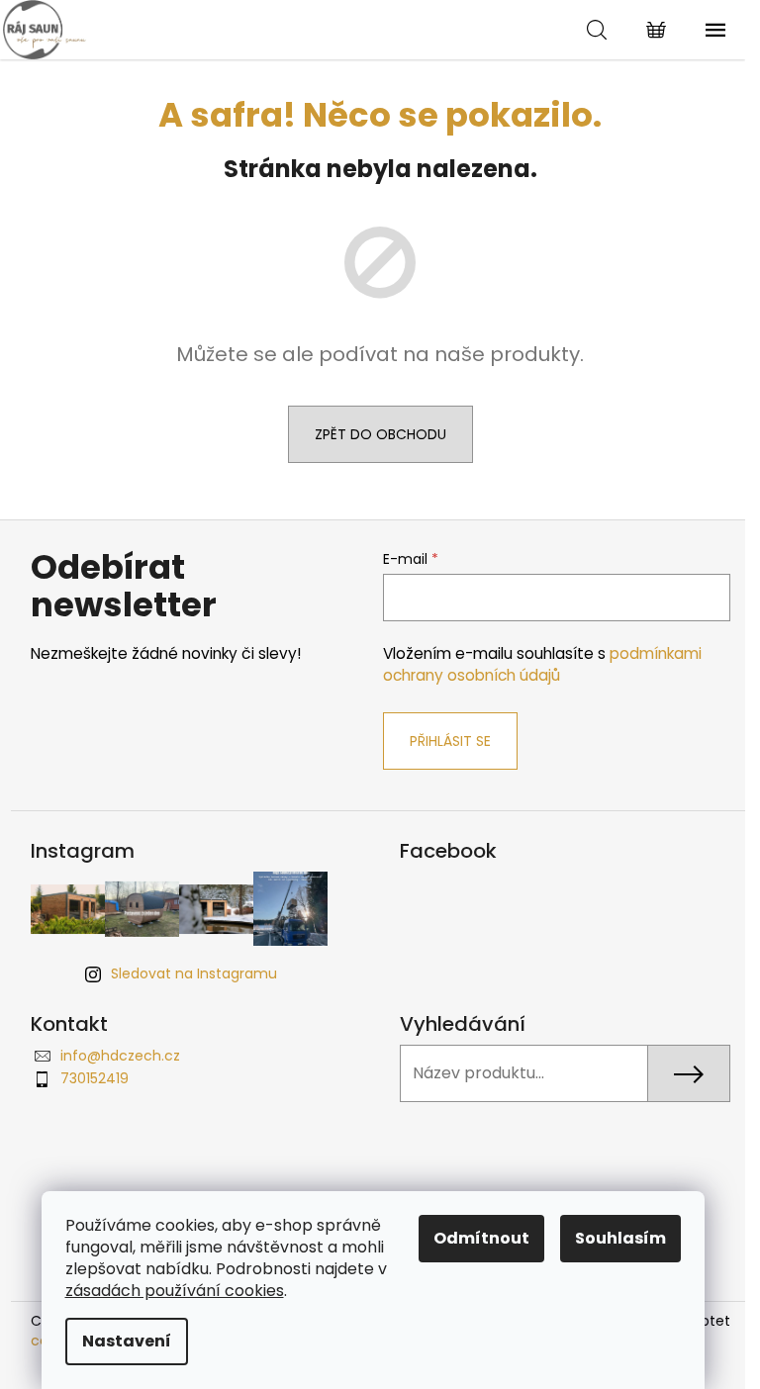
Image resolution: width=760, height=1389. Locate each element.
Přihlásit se (450, 741)
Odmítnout (481, 1238)
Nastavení (126, 1341)
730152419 (94, 1078)
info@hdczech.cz (120, 1055)
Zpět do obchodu (380, 434)
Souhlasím (620, 1238)
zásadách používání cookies (174, 1290)
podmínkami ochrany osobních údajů (542, 664)
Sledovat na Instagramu (194, 973)
